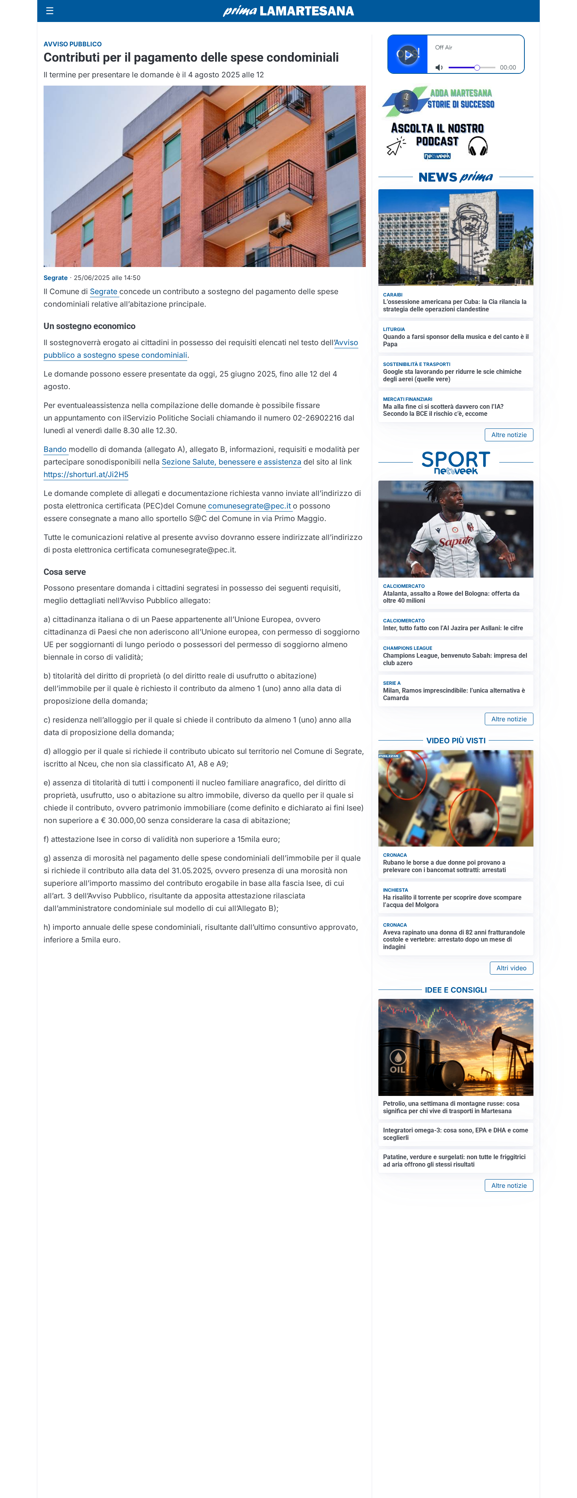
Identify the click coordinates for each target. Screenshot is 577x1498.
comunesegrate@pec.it (249, 505)
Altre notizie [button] (509, 435)
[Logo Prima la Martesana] (288, 11)
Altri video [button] (512, 968)
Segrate (104, 291)
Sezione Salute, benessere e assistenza (231, 461)
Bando (56, 449)
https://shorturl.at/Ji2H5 (86, 474)
